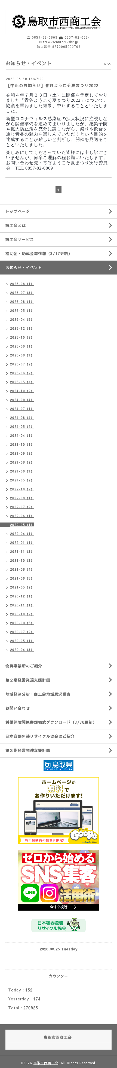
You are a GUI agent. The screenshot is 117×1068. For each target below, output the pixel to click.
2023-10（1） (22, 444)
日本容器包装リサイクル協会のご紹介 (40, 736)
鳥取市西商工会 (45, 1063)
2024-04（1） (22, 435)
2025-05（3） (22, 382)
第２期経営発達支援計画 (27, 680)
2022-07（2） (22, 507)
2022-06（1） (22, 516)
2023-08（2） (22, 462)
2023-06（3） (22, 471)
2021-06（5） (22, 578)
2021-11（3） (22, 551)
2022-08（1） (22, 498)
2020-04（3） (22, 649)
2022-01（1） (22, 542)
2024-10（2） (22, 391)
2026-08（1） (22, 284)
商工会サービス (19, 239)
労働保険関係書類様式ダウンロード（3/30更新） (51, 722)
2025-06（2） (22, 373)
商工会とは (15, 225)
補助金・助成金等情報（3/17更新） (38, 253)
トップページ (17, 211)
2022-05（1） (22, 525)
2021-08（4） (22, 569)
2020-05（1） (22, 641)
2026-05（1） (22, 310)
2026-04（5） (22, 319)
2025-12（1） (22, 328)
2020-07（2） (22, 632)
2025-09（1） (22, 346)
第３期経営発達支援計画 (27, 750)
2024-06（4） (22, 417)
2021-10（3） (22, 560)
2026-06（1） (22, 301)
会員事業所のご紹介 (23, 666)
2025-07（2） (22, 364)
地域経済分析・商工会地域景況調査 (38, 694)
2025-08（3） (22, 355)
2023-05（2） (22, 480)
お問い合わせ (17, 708)
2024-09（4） (22, 400)
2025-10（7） (22, 337)
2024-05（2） (22, 426)
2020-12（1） (22, 596)
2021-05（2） (22, 587)
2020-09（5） (22, 623)
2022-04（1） (22, 533)
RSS (108, 63)
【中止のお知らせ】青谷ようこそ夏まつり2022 (52, 85)
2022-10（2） (22, 489)
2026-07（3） (22, 292)
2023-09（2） (22, 453)
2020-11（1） (22, 605)
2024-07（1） (22, 408)
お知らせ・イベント (23, 267)
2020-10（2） (22, 614)
